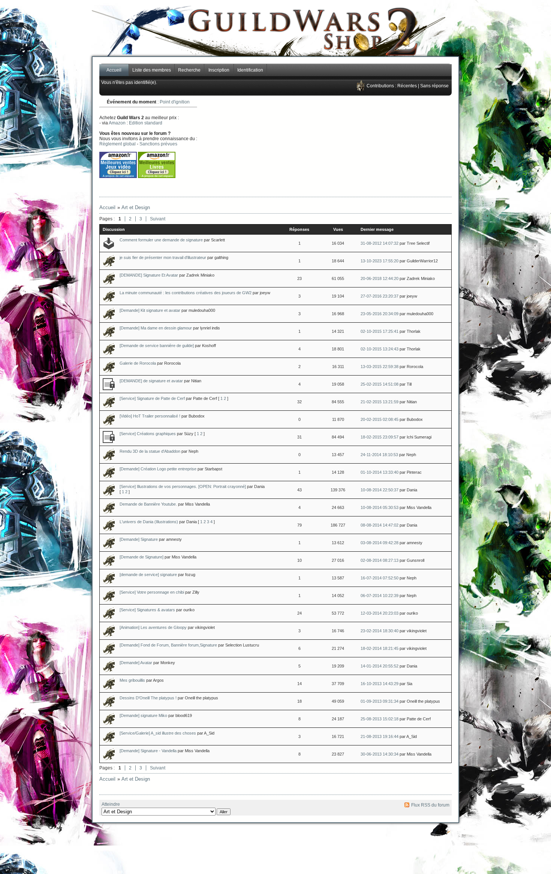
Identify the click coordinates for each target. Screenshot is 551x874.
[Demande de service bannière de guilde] (157, 345)
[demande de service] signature (148, 574)
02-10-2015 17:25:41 (379, 331)
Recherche (189, 70)
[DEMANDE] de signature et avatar (151, 381)
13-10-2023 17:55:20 (379, 261)
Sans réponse (434, 85)
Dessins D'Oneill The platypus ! (148, 698)
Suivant (157, 218)
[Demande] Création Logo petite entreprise (158, 469)
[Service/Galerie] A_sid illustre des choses (158, 733)
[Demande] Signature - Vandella (148, 750)
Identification (250, 70)
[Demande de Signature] (141, 557)
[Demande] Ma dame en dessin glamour (156, 328)
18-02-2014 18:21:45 (379, 648)
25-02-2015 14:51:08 (379, 384)
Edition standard (145, 123)
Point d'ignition (175, 102)
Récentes (407, 85)
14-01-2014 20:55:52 (379, 666)
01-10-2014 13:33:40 (379, 472)
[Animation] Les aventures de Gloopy (153, 627)
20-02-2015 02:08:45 (379, 419)
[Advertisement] (351, 146)
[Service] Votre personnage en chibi (152, 592)
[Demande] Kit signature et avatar (150, 310)
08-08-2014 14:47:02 (379, 525)
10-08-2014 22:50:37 (379, 490)
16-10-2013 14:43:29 (379, 683)
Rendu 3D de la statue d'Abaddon (150, 451)
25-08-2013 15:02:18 (379, 719)
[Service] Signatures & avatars (147, 610)
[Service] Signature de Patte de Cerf (152, 398)
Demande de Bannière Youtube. (148, 504)
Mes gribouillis (132, 680)
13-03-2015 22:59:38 (379, 366)
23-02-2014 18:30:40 (379, 631)
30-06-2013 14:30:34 (379, 754)
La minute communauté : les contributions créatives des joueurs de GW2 (186, 292)
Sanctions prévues (158, 144)
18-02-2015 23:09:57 (379, 437)
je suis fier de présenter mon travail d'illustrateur (163, 257)
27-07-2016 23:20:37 (379, 296)
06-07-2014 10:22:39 (379, 595)
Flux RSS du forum (430, 805)
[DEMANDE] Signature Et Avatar (149, 275)
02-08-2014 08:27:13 (379, 560)
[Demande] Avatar (136, 662)
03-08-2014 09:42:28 (379, 542)
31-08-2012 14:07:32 (379, 243)
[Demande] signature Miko (143, 715)
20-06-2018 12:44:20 (379, 278)
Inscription (218, 70)
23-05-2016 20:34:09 (379, 313)
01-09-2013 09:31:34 (379, 701)
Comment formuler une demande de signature (161, 240)
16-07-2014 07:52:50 (379, 578)
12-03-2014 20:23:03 (379, 613)
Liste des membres (151, 70)
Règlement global (117, 144)
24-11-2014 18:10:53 (379, 454)
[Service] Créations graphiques (148, 433)
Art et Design (135, 207)
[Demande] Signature (139, 539)
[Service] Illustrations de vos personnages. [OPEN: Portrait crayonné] (183, 486)
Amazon (117, 123)
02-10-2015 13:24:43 (379, 349)
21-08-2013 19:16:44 (379, 736)
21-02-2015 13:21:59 (379, 402)
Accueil (113, 70)
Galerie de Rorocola (138, 363)
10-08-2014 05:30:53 (379, 507)
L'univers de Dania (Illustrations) (149, 521)
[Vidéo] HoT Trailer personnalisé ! (150, 416)
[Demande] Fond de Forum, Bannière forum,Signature (168, 645)
